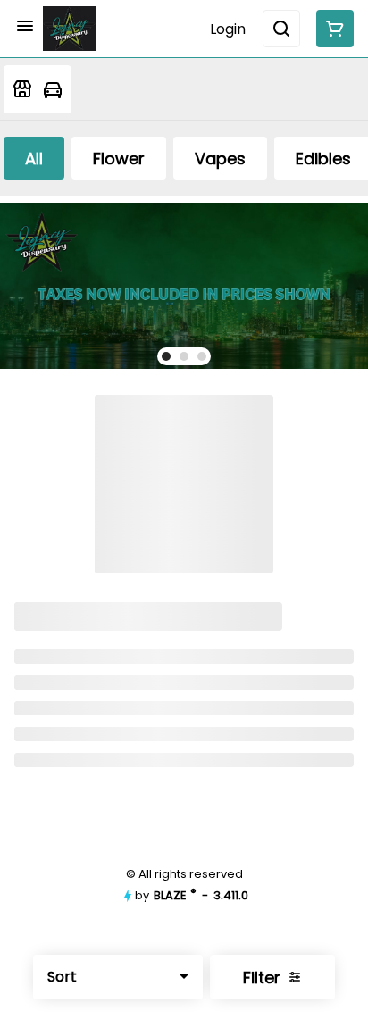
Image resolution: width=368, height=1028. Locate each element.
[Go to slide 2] (184, 356)
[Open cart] (331, 28)
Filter (261, 977)
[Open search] (281, 28)
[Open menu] (25, 26)
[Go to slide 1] (166, 356)
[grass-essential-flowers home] (69, 28)
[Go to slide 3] (201, 356)
